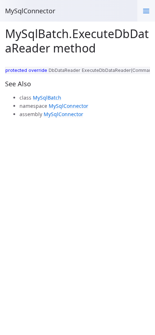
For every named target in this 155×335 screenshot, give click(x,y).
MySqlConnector (30, 10)
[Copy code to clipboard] (142, 74)
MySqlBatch (47, 97)
